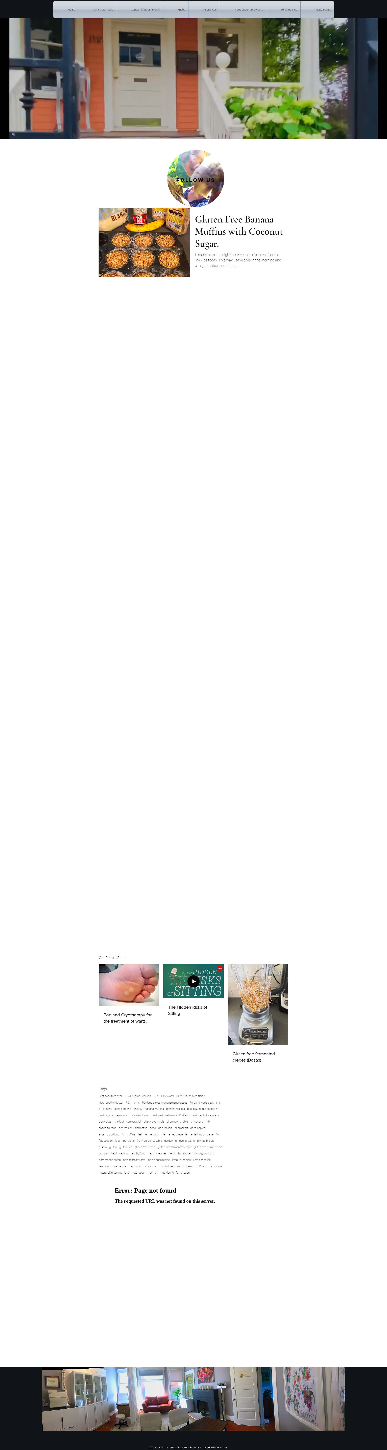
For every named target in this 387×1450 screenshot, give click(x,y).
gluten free (125, 1147)
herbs (172, 1153)
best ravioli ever (139, 1115)
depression (126, 1128)
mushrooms (214, 1166)
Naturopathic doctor (111, 1102)
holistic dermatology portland (196, 1153)
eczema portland (109, 1134)
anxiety (138, 1108)
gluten (113, 1147)
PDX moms (133, 1102)
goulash (104, 1153)
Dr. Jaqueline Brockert (138, 1096)
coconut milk (202, 1121)
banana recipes (175, 1108)
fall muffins (128, 1134)
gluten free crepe (145, 1147)
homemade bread (110, 1159)
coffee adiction (108, 1128)
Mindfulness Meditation (190, 1096)
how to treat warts (134, 1159)
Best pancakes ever (110, 1096)
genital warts (187, 1140)
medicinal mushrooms (142, 1166)
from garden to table (149, 1140)
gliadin (103, 1147)
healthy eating (119, 1153)
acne (109, 1108)
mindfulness (184, 1166)
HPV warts (167, 1096)
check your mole (154, 1121)
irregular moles (181, 1159)
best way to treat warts (205, 1115)
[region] (195, 178)
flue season (106, 1140)
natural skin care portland (114, 1172)
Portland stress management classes (164, 1102)
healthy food (138, 1153)
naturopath (139, 1172)
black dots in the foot (111, 1121)
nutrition (153, 1172)
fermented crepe (173, 1134)
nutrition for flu (170, 1172)
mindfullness (167, 1166)
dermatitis (141, 1128)
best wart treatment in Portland (170, 1115)
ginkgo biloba (205, 1140)
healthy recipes (157, 1153)
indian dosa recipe (159, 1159)
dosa (153, 1128)
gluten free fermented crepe (174, 1147)
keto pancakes (202, 1159)
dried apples (197, 1128)
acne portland (122, 1108)
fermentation (152, 1134)
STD (101, 1108)
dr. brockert (165, 1128)
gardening (170, 1140)
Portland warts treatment (205, 1102)
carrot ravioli (133, 1121)
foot (117, 1140)
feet (140, 1134)
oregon (185, 1172)
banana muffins (154, 1108)
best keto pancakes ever (113, 1115)
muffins (199, 1166)
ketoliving (104, 1166)
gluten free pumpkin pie (208, 1147)
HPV (156, 1096)
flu (217, 1134)
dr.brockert (181, 1128)
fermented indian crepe (199, 1134)
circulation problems (179, 1121)
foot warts (128, 1140)
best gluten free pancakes (202, 1108)
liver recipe (119, 1166)
